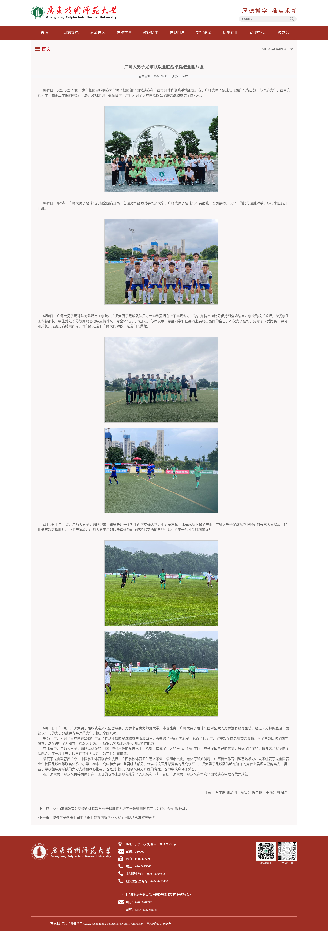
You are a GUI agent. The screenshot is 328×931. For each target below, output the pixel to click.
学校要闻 (277, 49)
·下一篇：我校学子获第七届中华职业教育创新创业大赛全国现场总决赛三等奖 (96, 818)
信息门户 (177, 33)
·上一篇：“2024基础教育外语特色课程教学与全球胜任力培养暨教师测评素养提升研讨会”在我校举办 (113, 809)
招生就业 (230, 33)
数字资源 (203, 33)
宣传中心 (257, 33)
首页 (44, 33)
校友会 (283, 33)
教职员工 (150, 33)
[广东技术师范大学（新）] (74, 18)
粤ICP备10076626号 (159, 923)
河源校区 (97, 33)
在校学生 (124, 33)
